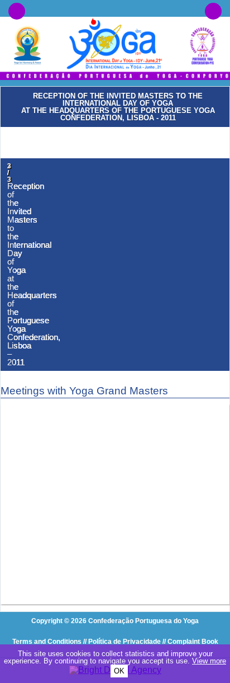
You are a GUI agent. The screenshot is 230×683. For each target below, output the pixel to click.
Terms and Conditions (47, 642)
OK (119, 671)
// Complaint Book (190, 642)
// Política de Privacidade (122, 642)
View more (209, 661)
